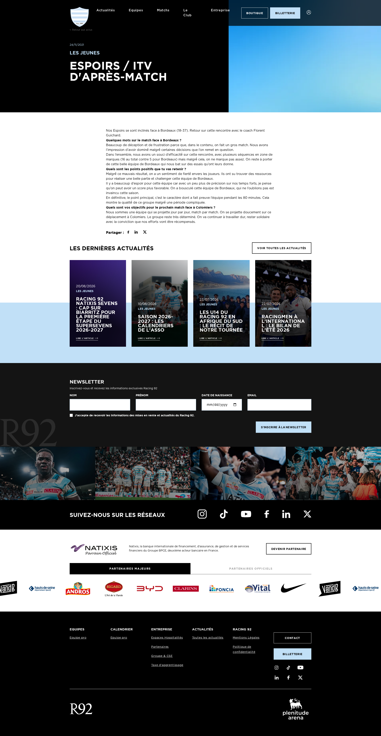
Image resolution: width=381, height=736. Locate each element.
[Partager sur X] (145, 232)
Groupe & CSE (162, 656)
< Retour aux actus (81, 30)
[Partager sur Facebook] (128, 232)
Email (252, 395)
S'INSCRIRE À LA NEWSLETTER (283, 427)
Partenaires (160, 647)
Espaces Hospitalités (167, 637)
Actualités (105, 10)
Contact (292, 638)
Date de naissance (217, 395)
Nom (73, 395)
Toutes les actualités (208, 637)
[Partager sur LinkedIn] (136, 232)
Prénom (142, 395)
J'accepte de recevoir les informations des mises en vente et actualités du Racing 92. (134, 415)
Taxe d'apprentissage (167, 665)
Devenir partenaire (288, 549)
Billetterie (292, 654)
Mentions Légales (246, 637)
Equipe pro (78, 637)
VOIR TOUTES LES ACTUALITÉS (281, 248)
